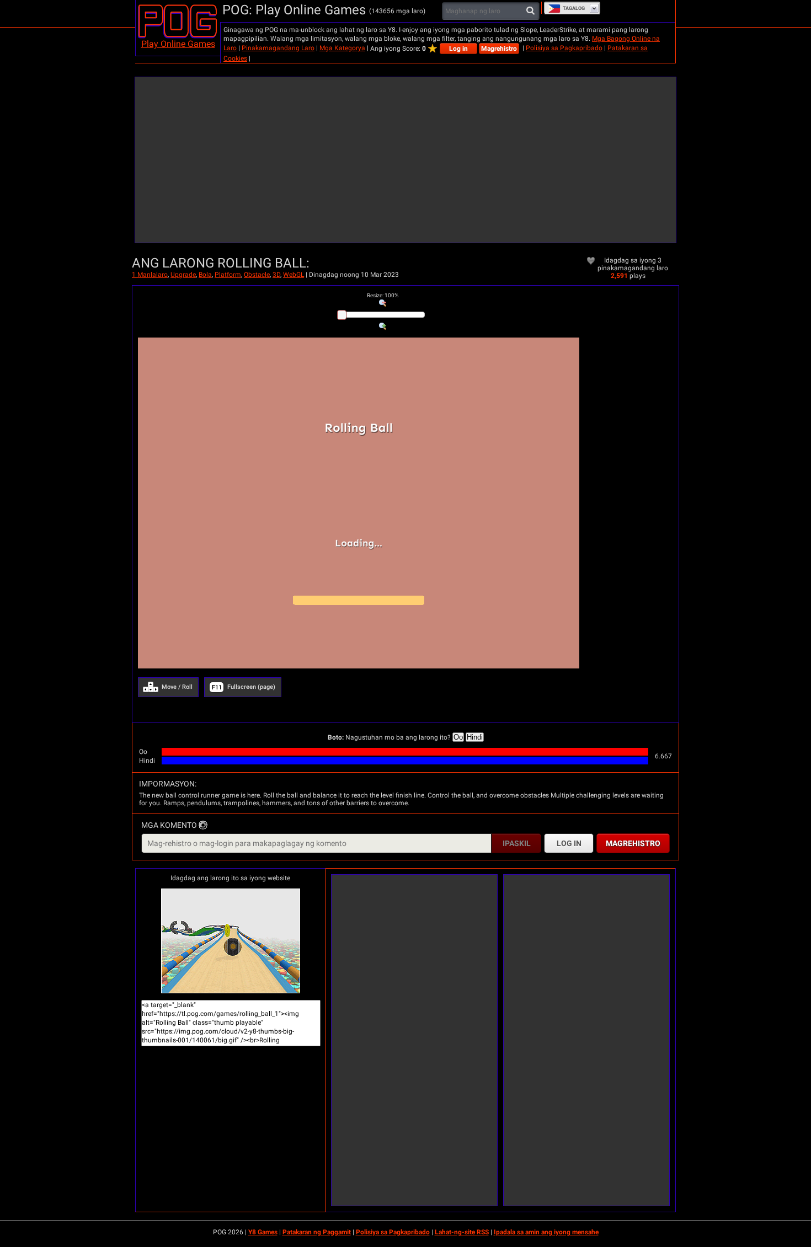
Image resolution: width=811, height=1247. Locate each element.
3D (276, 275)
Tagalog (574, 8)
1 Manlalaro (150, 275)
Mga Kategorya (342, 48)
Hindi (475, 737)
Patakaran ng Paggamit (316, 1232)
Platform (228, 275)
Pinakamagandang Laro (278, 48)
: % (382, 295)
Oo (458, 737)
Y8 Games (263, 1232)
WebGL (293, 275)
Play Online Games (178, 44)
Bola (205, 275)
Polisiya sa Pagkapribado (564, 48)
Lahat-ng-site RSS (462, 1232)
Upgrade (183, 275)
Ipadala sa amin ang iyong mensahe (546, 1232)
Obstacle (257, 275)
